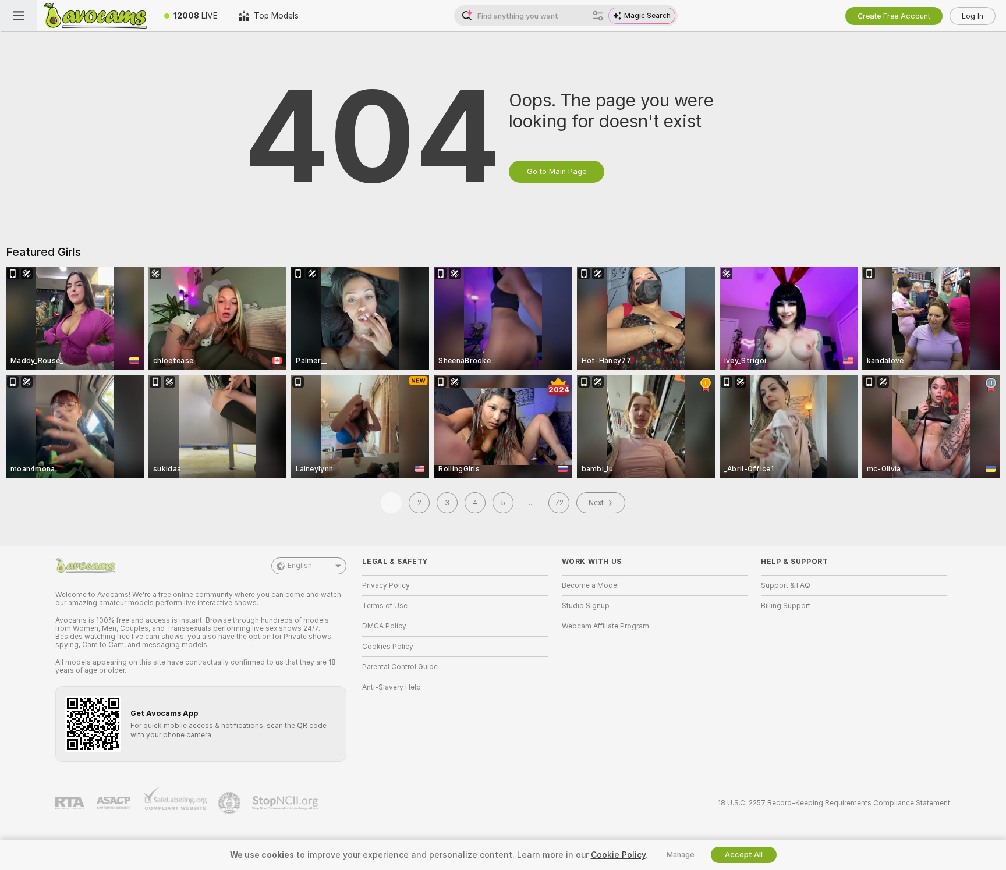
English (300, 566)
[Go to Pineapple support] (230, 803)
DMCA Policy (384, 626)
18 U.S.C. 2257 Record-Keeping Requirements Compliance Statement (834, 803)
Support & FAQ (785, 585)
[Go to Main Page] (95, 15)
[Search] (598, 16)
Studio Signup (586, 606)
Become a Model (590, 585)
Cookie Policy (618, 855)
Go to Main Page (556, 171)
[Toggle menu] (18, 15)
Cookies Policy (387, 646)
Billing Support (785, 606)
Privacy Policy (386, 585)
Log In (972, 16)
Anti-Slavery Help (391, 687)
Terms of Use (385, 606)
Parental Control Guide (400, 667)
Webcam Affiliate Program (605, 626)
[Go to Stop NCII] (286, 803)
